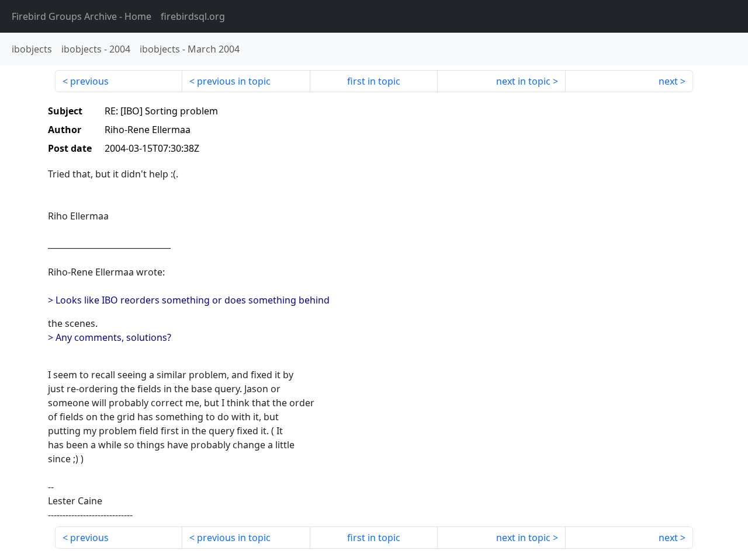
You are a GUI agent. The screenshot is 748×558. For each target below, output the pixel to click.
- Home (81, 16)
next (668, 81)
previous (89, 81)
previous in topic (234, 81)
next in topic (523, 81)
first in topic (373, 81)
